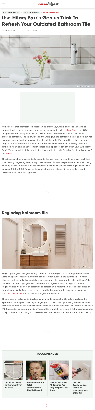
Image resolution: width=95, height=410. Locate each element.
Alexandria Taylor (10, 30)
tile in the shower (14, 293)
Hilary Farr (71, 130)
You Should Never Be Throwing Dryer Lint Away (13, 385)
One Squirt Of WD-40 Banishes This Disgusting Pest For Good (59, 386)
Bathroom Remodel (51, 12)
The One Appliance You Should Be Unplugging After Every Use (80, 388)
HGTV (9, 153)
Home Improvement (11, 12)
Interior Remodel (31, 12)
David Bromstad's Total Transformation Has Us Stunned (35, 386)
